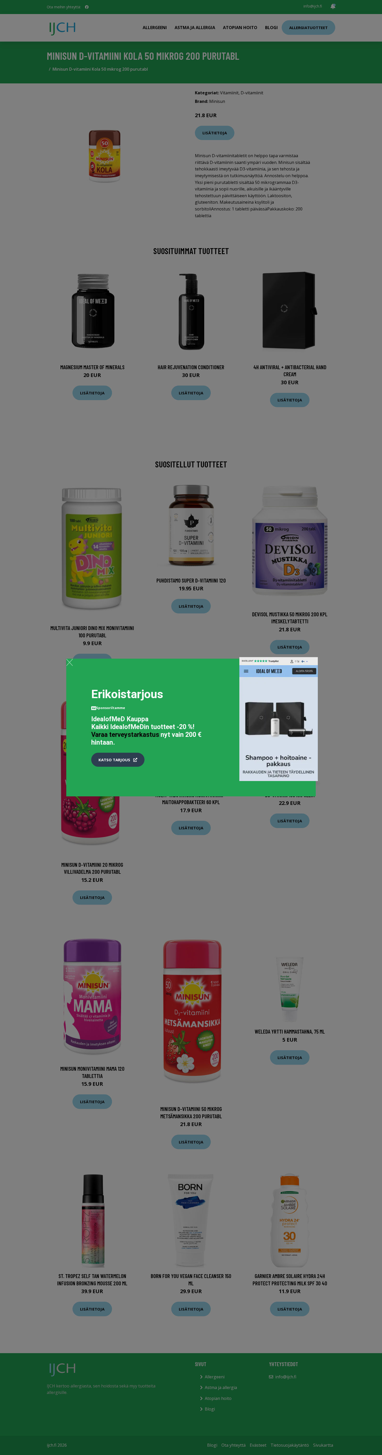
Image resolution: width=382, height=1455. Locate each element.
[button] (117, 760)
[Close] (69, 662)
